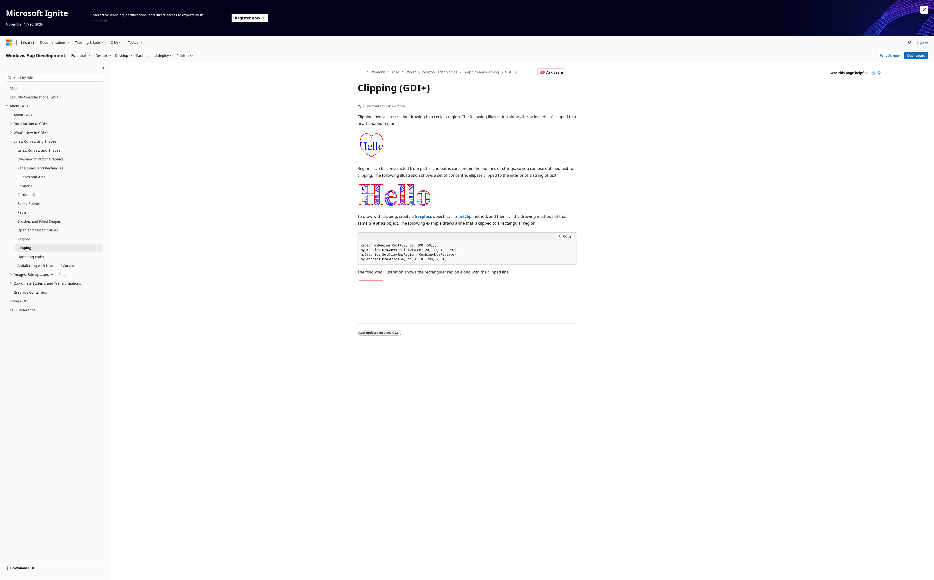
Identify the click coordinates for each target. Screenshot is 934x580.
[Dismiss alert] (924, 10)
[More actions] (572, 72)
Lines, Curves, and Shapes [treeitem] (39, 150)
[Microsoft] (9, 42)
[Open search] (910, 42)
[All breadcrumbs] (362, 72)
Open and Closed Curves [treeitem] (38, 230)
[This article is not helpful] (879, 73)
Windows (378, 72)
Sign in (922, 42)
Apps (395, 72)
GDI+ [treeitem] (14, 88)
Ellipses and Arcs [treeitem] (31, 177)
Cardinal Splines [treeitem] (31, 194)
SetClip (465, 216)
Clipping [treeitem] (24, 248)
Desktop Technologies (439, 72)
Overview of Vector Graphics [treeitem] (40, 159)
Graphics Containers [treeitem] (30, 292)
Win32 (411, 72)
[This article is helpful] (873, 73)
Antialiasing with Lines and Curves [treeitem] (46, 265)
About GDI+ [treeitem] (23, 115)
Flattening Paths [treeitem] (31, 257)
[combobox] (54, 78)
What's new (890, 55)
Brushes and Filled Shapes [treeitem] (39, 221)
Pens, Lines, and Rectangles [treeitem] (40, 168)
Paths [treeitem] (22, 212)
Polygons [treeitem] (25, 186)
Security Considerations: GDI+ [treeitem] (34, 97)
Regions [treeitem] (24, 239)
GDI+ (509, 72)
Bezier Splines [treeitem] (29, 203)
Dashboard (916, 55)
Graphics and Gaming (481, 72)
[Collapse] (103, 68)
